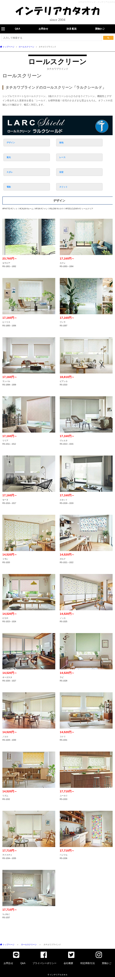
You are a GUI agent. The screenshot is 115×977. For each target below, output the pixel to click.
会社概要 (68, 963)
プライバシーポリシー (44, 963)
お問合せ (43, 28)
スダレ (10, 172)
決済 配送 (71, 28)
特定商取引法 (87, 963)
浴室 (61, 172)
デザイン (11, 142)
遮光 (9, 157)
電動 (9, 187)
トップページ (8, 47)
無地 (61, 142)
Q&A (17, 28)
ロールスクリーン (26, 47)
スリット (63, 187)
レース (62, 157)
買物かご (100, 28)
